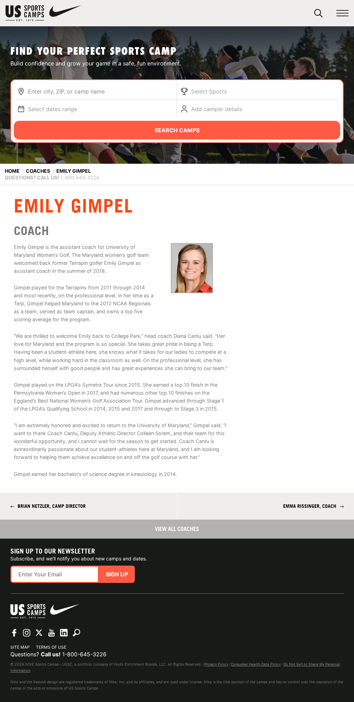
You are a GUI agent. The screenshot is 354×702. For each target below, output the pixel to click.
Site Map (20, 647)
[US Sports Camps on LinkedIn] (64, 633)
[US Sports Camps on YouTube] (51, 633)
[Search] (318, 13)
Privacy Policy (216, 664)
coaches (38, 171)
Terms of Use (51, 647)
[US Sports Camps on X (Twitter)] (39, 633)
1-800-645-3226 (84, 654)
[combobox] (100, 91)
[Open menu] (342, 13)
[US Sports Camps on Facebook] (14, 633)
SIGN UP (117, 574)
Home (12, 171)
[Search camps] (76, 633)
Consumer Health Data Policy (256, 664)
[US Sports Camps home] (44, 13)
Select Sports (209, 91)
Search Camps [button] (177, 130)
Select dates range (52, 109)
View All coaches (177, 528)
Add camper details (216, 109)
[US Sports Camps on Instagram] (26, 633)
